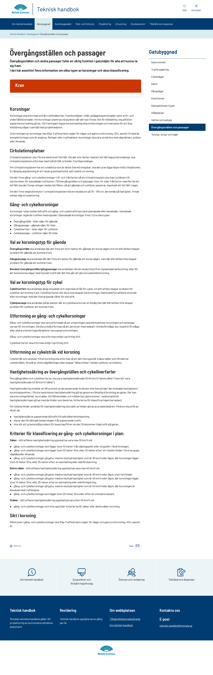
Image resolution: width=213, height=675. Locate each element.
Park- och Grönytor (85, 24)
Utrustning (120, 24)
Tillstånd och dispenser (161, 24)
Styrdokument (138, 24)
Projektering (105, 24)
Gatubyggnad (43, 24)
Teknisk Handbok (17, 34)
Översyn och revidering (132, 579)
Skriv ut (17, 545)
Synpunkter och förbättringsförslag (81, 581)
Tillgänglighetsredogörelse (125, 618)
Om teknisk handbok (22, 24)
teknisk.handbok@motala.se (176, 625)
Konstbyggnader (63, 24)
